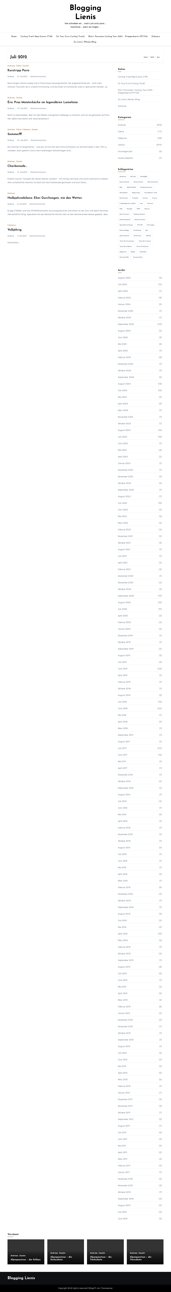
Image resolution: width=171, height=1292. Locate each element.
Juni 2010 (123, 1218)
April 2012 (123, 1073)
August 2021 (124, 549)
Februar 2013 (124, 1006)
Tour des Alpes (126, 246)
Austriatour (124, 182)
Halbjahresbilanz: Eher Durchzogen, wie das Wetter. (45, 198)
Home (14, 37)
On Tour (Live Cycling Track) (70, 37)
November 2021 (125, 536)
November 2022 (125, 476)
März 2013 (123, 1000)
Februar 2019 (124, 682)
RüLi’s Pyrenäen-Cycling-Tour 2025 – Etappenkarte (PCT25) (118, 37)
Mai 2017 (122, 761)
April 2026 (123, 291)
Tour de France (145, 241)
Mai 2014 (122, 927)
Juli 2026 (122, 284)
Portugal (150, 225)
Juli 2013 (122, 973)
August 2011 (124, 1126)
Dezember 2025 (125, 311)
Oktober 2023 (124, 423)
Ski (146, 230)
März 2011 (122, 1159)
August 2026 (124, 278)
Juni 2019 (123, 669)
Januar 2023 (124, 463)
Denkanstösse (146, 187)
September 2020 (126, 596)
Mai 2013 (122, 987)
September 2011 (125, 1119)
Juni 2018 (123, 708)
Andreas (11, 66)
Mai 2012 (122, 1066)
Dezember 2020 (125, 576)
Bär (121, 187)
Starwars (137, 236)
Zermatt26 (137, 257)
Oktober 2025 (124, 317)
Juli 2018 (122, 702)
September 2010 (126, 1199)
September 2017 (126, 735)
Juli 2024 (122, 390)
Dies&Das (124, 193)
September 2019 (126, 649)
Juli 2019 (122, 662)
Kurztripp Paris (18, 70)
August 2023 (124, 430)
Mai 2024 (122, 397)
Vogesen (123, 252)
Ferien (145, 198)
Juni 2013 (122, 980)
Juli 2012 (122, 1053)
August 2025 (124, 331)
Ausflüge (143, 176)
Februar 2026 (124, 298)
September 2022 (126, 490)
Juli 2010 (122, 1212)
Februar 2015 (124, 887)
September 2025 (126, 324)
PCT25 (140, 225)
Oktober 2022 (124, 483)
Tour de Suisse (142, 246)
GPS (138, 209)
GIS (121, 209)
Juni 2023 (123, 443)
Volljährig (15, 229)
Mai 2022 (122, 516)
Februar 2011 (124, 1165)
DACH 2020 (131, 187)
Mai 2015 (122, 867)
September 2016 (126, 788)
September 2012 (126, 1040)
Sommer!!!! (15, 134)
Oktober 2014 (124, 900)
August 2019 (124, 655)
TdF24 (148, 236)
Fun (141, 203)
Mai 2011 (122, 1146)
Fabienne (26, 130)
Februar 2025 (124, 357)
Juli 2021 (122, 556)
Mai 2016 (122, 814)
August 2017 (124, 741)
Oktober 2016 (124, 781)
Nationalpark (125, 219)
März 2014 (123, 940)
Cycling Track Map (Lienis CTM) (36, 37)
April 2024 (123, 404)
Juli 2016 (122, 801)
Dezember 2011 (125, 1099)
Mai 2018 (122, 715)
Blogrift (92, 1288)
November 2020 (125, 582)
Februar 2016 (124, 828)
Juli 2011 (122, 1132)
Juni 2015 (122, 861)
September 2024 (126, 377)
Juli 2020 (122, 609)
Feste (154, 198)
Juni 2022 (123, 510)
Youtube (143, 252)
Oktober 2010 (124, 1192)
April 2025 (123, 351)
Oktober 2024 (124, 370)
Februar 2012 (124, 1086)
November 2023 (125, 417)
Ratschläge (124, 230)
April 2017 (122, 768)
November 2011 (125, 1106)
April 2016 (123, 821)
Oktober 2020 (124, 589)
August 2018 (124, 695)
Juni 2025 (123, 337)
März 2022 (123, 523)
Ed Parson (124, 198)
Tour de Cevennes (127, 241)
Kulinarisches (139, 214)
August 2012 (124, 1046)
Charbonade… (17, 166)
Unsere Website (125, 158)
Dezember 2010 (125, 1179)
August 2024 (124, 384)
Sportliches (124, 236)
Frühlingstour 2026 (128, 203)
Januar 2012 (124, 1093)
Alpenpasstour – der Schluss (26, 1260)
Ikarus (147, 209)
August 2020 (124, 602)
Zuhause (155, 37)
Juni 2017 (122, 755)
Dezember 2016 (125, 775)
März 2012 (123, 1079)
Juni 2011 (122, 1139)
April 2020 (123, 616)
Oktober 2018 (124, 688)
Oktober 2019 (124, 642)
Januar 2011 (124, 1172)
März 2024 (123, 410)
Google (129, 209)
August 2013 (124, 967)
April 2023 (123, 457)
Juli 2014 (122, 920)
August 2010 (124, 1205)
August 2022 (124, 496)
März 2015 (123, 881)
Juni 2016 (123, 808)
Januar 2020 (124, 629)
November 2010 (125, 1185)
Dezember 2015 (125, 834)
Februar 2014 (124, 947)
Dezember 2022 (125, 470)
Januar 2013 (124, 1013)
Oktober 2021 (124, 543)
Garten (150, 203)
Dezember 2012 (125, 1020)
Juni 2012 (123, 1059)
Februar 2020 (124, 622)
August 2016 (124, 794)
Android (123, 176)
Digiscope (136, 193)
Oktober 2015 (124, 841)
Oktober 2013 (124, 953)
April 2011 (122, 1152)
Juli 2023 (122, 437)
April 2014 (123, 934)
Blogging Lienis (21, 1278)
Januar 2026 (124, 304)
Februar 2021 (124, 569)
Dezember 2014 (125, 894)
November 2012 (125, 1026)
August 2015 (124, 847)
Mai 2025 (122, 344)
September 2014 (126, 907)
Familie (135, 198)
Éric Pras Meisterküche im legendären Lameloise (43, 102)
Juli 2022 (122, 503)
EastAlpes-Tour (150, 193)
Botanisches (153, 182)
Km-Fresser (124, 214)
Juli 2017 (122, 748)
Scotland (137, 230)
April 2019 (123, 675)
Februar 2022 (124, 529)
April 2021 (123, 563)
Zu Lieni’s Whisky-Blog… (85, 42)
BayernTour (138, 182)
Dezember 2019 (125, 635)
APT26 (133, 176)
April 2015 (122, 874)
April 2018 (123, 722)
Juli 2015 (122, 854)
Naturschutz (140, 219)
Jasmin (25, 66)
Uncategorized (125, 151)
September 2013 (126, 960)
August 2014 (124, 914)
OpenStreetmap (126, 225)
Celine (18, 66)
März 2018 (123, 728)
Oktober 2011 (124, 1112)
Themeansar (106, 1288)
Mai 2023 (122, 450)
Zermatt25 (124, 257)
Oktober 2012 (124, 1033)
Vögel (133, 252)
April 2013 (122, 993)
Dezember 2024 (125, 364)
